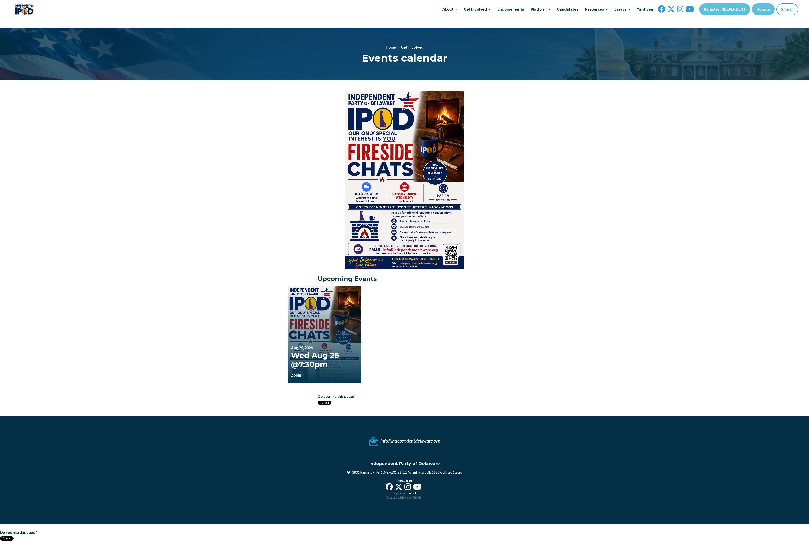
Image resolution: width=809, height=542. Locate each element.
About (448, 9)
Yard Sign (646, 9)
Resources (595, 9)
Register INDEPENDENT (725, 9)
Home (391, 47)
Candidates (567, 9)
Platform (539, 9)
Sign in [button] (787, 9)
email (412, 493)
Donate (763, 9)
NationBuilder (413, 497)
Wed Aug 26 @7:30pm (315, 360)
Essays (621, 9)
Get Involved (476, 9)
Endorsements (510, 9)
